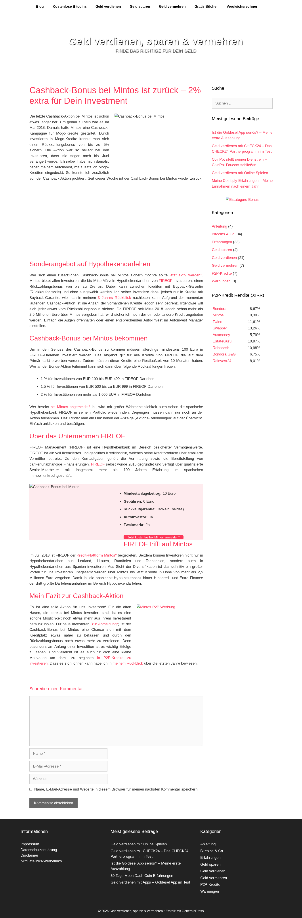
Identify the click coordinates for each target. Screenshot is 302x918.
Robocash (221, 348)
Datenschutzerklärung (39, 850)
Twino (217, 322)
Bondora (219, 309)
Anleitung (219, 226)
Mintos (218, 315)
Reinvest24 (222, 361)
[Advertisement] (116, 223)
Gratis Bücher (206, 6)
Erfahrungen (222, 242)
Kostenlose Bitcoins (70, 6)
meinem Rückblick (128, 663)
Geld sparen (140, 6)
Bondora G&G (224, 354)
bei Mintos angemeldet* (70, 407)
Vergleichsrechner (242, 6)
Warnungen (221, 281)
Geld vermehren (172, 6)
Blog (40, 6)
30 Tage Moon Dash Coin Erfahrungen (142, 876)
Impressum (30, 844)
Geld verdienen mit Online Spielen (240, 173)
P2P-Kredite (222, 273)
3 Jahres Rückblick (114, 298)
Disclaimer (29, 855)
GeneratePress (193, 911)
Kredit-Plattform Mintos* (97, 555)
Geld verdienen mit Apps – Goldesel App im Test (150, 882)
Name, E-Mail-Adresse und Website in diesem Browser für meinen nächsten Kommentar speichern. (116, 789)
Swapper (220, 328)
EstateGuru (222, 341)
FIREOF (165, 281)
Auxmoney (221, 335)
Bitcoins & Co (223, 234)
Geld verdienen (108, 6)
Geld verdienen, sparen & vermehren (156, 41)
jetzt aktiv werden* (186, 275)
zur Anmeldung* (105, 624)
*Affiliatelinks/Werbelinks (41, 861)
